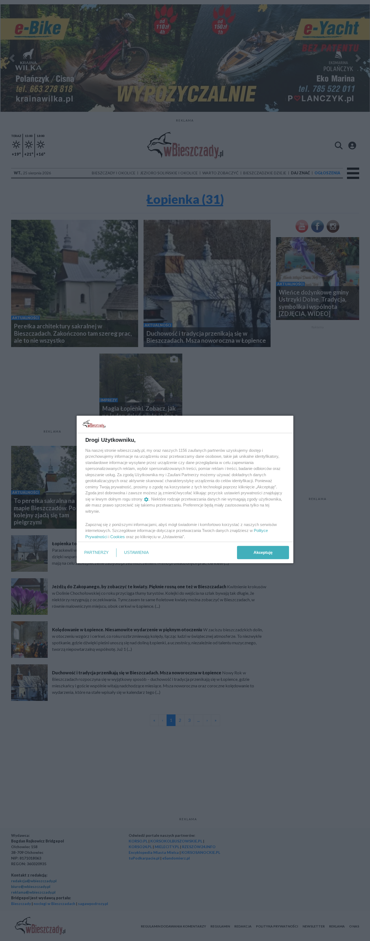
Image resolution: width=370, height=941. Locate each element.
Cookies (117, 536)
